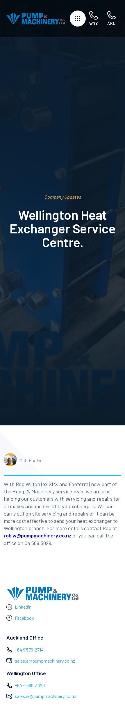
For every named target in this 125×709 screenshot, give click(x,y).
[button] (78, 19)
